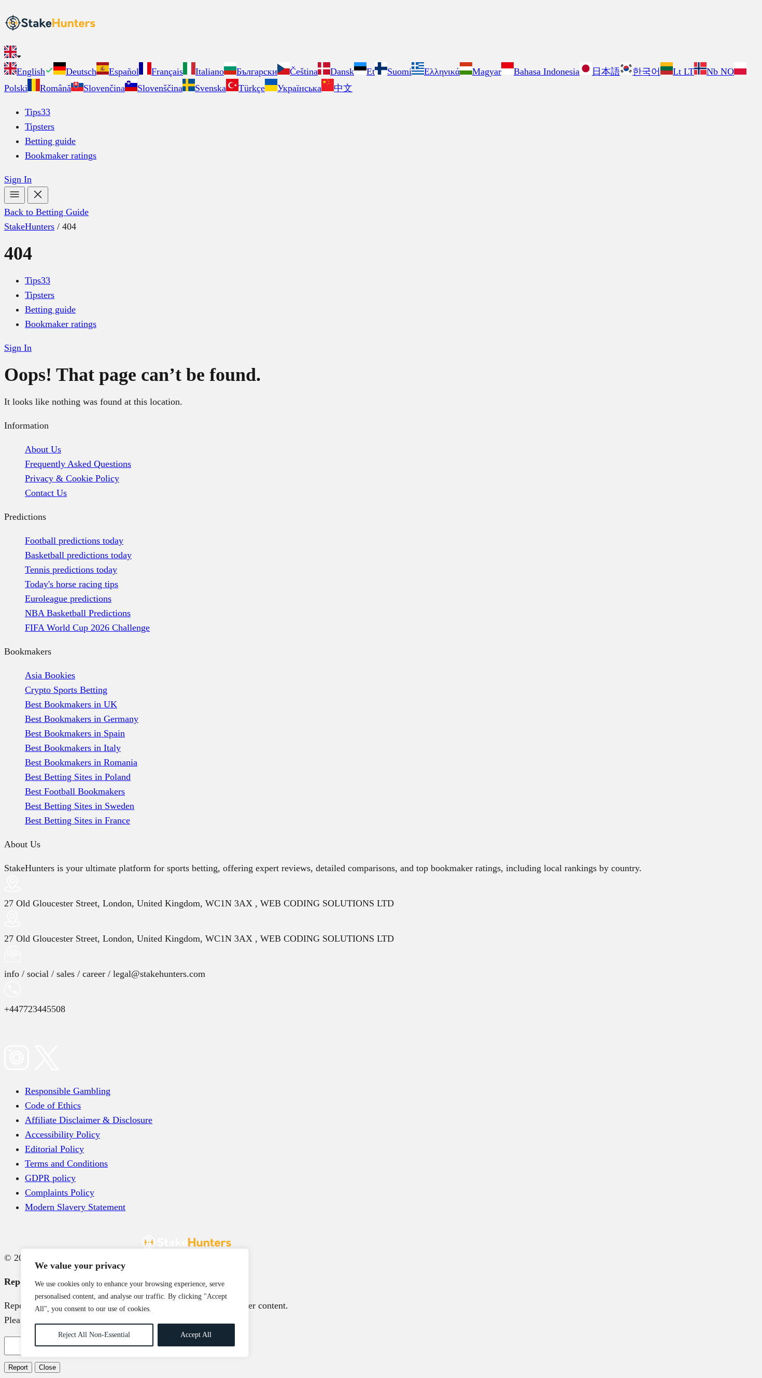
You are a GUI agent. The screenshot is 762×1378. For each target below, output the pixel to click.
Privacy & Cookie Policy (72, 478)
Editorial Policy (54, 1149)
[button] (381, 54)
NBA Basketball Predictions (78, 613)
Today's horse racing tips (71, 584)
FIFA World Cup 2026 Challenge (87, 627)
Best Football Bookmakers (75, 791)
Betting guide (50, 141)
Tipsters (39, 126)
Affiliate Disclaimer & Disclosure (88, 1120)
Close (47, 1367)
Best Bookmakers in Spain (75, 733)
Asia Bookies (50, 675)
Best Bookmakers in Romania (81, 762)
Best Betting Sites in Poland (78, 777)
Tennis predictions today (71, 569)
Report (18, 1367)
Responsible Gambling (67, 1091)
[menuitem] (28, 71)
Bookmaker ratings (60, 155)
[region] (135, 1302)
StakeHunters (29, 226)
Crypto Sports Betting (66, 690)
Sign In (18, 179)
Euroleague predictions (68, 598)
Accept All (195, 1335)
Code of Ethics (53, 1105)
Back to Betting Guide (46, 212)
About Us (43, 449)
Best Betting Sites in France (77, 820)
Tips (37, 112)
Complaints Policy (59, 1192)
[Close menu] (37, 195)
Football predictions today (74, 540)
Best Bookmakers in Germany (81, 719)
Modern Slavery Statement (75, 1207)
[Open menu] (14, 195)
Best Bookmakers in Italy (73, 748)
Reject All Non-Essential (94, 1335)
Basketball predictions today (78, 555)
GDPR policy (50, 1178)
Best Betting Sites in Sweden (79, 806)
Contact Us (46, 493)
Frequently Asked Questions (78, 464)
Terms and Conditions (66, 1163)
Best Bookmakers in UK (71, 704)
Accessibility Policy (62, 1134)
